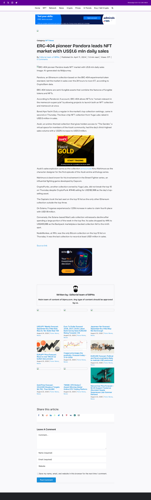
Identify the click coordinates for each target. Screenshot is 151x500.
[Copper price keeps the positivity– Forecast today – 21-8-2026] (75, 345)
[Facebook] (39, 418)
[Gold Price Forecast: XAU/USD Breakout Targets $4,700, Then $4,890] (48, 375)
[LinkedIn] (51, 418)
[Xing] (75, 418)
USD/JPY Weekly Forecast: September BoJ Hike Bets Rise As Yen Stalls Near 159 (48, 328)
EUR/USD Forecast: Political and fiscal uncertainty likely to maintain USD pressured (102, 358)
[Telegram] (59, 418)
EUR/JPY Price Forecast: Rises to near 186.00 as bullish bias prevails (46, 356)
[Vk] (71, 418)
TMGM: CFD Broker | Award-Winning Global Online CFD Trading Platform (75, 387)
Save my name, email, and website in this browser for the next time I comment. (73, 473)
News (39, 335)
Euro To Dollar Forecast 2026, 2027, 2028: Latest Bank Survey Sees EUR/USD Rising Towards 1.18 (75, 329)
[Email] (79, 418)
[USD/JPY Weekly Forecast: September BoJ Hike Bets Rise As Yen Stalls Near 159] (48, 316)
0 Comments (42, 59)
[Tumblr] (63, 418)
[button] (112, 8)
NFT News (49, 40)
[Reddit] (47, 418)
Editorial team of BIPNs (49, 57)
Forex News (54, 333)
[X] (43, 418)
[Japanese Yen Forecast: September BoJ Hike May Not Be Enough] (102, 316)
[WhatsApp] (55, 418)
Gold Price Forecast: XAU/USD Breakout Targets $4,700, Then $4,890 (48, 387)
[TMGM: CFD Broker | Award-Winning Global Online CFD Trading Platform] (75, 375)
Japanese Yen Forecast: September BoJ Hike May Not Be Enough (101, 328)
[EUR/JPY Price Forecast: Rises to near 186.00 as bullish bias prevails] (48, 346)
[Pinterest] (67, 418)
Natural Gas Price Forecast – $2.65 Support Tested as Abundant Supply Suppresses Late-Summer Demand (102, 390)
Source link (42, 245)
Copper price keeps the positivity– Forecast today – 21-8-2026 (75, 355)
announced (86, 168)
